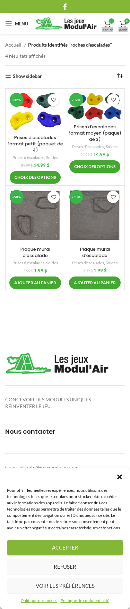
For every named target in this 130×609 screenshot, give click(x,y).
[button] (119, 476)
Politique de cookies (39, 600)
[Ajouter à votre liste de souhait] (53, 100)
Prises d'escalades (28, 157)
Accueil (14, 45)
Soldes (52, 157)
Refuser (65, 566)
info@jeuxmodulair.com (53, 467)
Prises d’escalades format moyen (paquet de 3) (95, 133)
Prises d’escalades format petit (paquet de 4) (35, 144)
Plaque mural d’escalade (35, 252)
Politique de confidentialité (85, 600)
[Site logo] (66, 23)
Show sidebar (27, 76)
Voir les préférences (65, 586)
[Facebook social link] (65, 6)
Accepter (65, 547)
